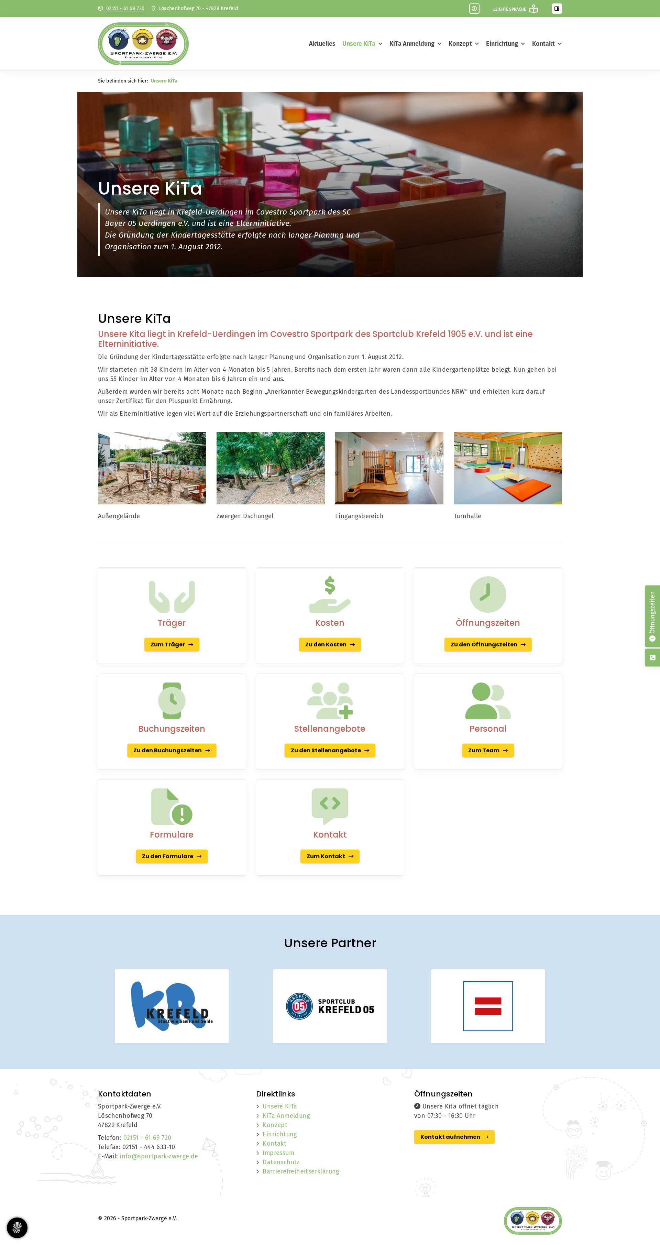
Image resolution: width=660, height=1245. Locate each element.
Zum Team (483, 750)
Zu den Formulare (167, 856)
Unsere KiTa (358, 43)
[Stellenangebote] (330, 700)
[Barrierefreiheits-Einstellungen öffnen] (474, 8)
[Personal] (488, 700)
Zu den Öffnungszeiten (484, 644)
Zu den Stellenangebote (326, 750)
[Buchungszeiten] (172, 700)
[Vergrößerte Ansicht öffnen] (152, 468)
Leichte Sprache (509, 9)
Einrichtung (502, 43)
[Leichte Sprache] (533, 8)
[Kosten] (330, 594)
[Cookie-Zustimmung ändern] (17, 1227)
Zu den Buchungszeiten (167, 750)
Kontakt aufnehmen (450, 1137)
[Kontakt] (330, 806)
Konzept (460, 43)
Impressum (278, 1153)
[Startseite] (149, 43)
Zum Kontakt (326, 856)
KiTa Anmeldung (411, 43)
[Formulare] (172, 806)
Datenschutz (281, 1162)
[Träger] (172, 594)
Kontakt (543, 43)
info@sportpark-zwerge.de (159, 1156)
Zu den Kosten (325, 644)
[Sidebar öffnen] (557, 8)
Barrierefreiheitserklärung (301, 1171)
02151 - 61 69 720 (125, 8)
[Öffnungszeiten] (488, 594)
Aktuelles (322, 43)
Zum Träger (168, 644)
